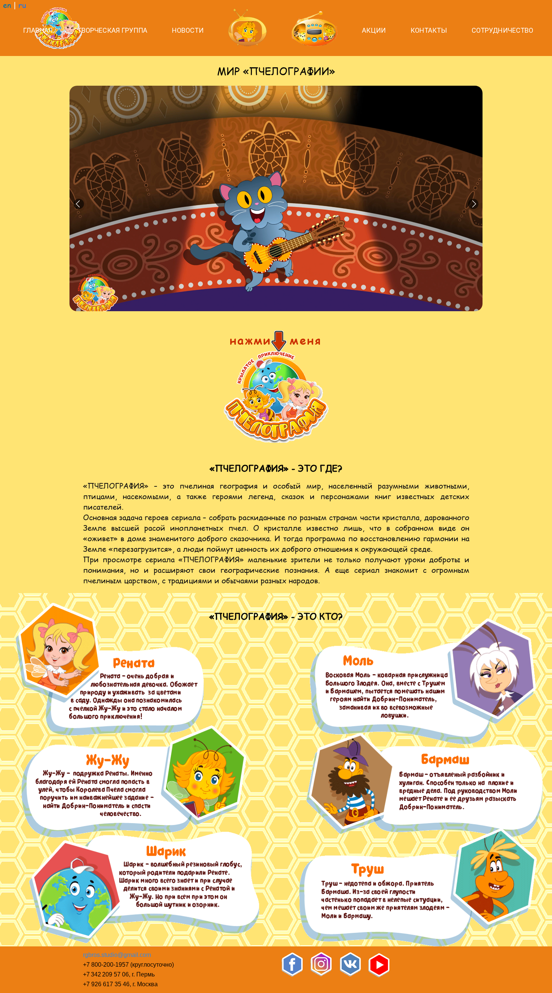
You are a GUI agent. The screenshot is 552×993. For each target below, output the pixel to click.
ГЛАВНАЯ (38, 30)
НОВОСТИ (188, 30)
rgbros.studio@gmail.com (117, 955)
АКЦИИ (374, 30)
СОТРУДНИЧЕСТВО (502, 30)
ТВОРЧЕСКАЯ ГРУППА (112, 30)
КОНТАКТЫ (428, 30)
